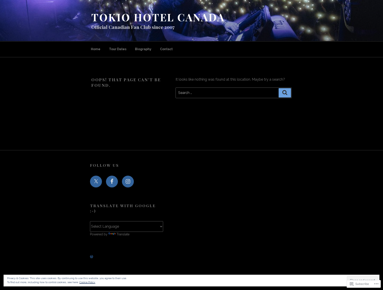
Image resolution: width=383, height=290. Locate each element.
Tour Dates (117, 49)
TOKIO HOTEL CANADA (158, 17)
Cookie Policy (87, 282)
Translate (123, 234)
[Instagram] (128, 182)
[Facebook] (112, 182)
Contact (166, 49)
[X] (96, 182)
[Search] (285, 92)
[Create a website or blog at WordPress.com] (91, 257)
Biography (143, 49)
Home (95, 49)
